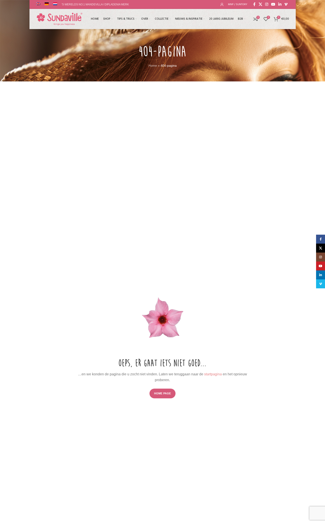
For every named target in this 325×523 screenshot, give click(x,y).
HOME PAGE (162, 393)
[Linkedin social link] (280, 4)
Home (153, 65)
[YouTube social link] (273, 4)
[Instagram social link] (267, 4)
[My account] (222, 4)
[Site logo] (59, 19)
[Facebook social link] (254, 4)
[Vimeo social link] (286, 4)
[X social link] (260, 4)
